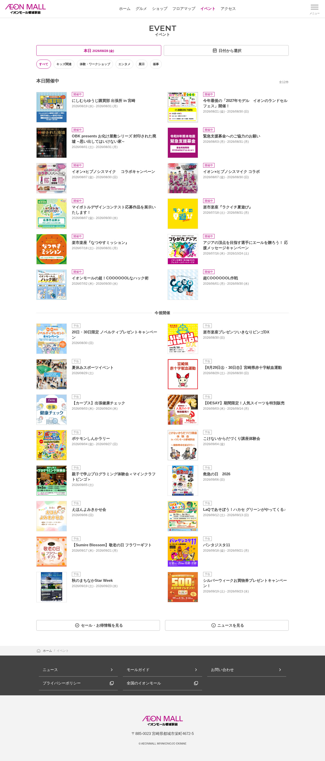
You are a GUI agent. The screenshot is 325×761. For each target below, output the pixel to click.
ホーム (48, 651)
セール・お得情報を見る (102, 625)
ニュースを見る (230, 625)
